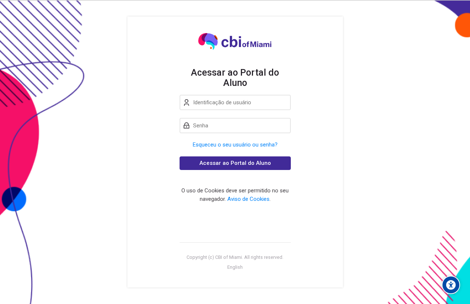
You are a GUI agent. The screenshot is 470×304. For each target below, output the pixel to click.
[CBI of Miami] (235, 42)
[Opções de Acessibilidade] (451, 285)
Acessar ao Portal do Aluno (235, 163)
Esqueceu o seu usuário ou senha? (235, 144)
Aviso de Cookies (248, 199)
